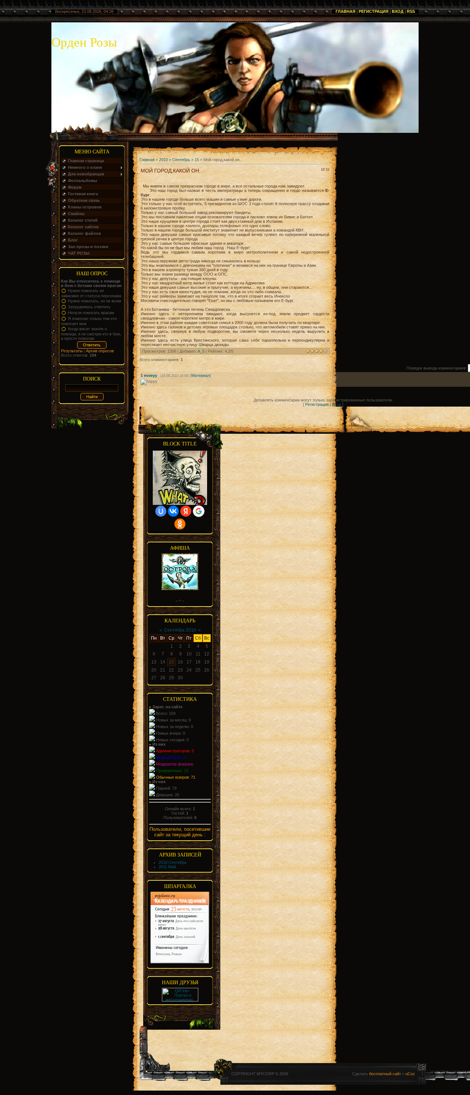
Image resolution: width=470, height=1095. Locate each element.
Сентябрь (181, 159)
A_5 (201, 351)
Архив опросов (100, 351)
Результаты (72, 351)
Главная (345, 11)
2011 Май (167, 867)
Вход (398, 11)
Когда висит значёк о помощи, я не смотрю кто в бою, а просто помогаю (91, 334)
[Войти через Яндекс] (185, 511)
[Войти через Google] (199, 511)
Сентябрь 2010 (180, 630)
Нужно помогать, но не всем (94, 301)
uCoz (410, 1074)
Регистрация (373, 11)
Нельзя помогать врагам (91, 312)
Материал (200, 375)
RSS (411, 11)
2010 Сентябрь (173, 862)
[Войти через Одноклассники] (179, 524)
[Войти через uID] (160, 511)
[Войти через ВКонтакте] (173, 511)
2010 (163, 159)
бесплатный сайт (385, 1074)
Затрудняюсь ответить (89, 307)
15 (197, 159)
